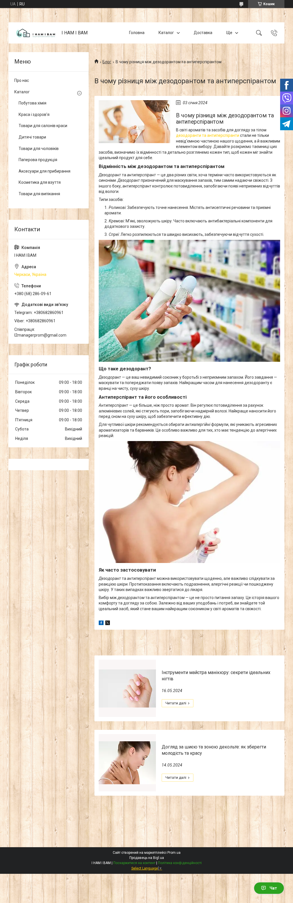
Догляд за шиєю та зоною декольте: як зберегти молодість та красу (214, 750)
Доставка (203, 32)
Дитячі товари (32, 137)
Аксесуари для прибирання (44, 171)
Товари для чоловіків (39, 148)
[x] (107, 623)
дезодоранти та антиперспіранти (207, 135)
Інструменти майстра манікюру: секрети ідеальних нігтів (216, 675)
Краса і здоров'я (34, 114)
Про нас (21, 80)
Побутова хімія (32, 103)
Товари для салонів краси (43, 125)
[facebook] (101, 623)
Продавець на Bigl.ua (146, 858)
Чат (273, 888)
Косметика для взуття (40, 182)
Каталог (166, 32)
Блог (106, 62)
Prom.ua (174, 853)
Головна (136, 32)
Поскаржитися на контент (134, 863)
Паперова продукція (38, 159)
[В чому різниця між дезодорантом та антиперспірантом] (134, 121)
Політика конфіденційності (180, 863)
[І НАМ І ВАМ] (35, 33)
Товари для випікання (39, 193)
